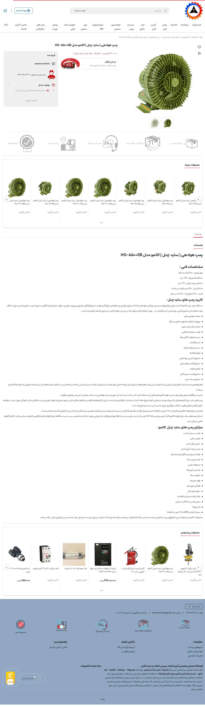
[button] (104, 222)
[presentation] (198, 200)
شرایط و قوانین (128, 651)
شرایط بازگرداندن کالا (126, 647)
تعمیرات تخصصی (195, 656)
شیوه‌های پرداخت (195, 647)
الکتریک (194, 37)
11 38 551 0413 (192, 613)
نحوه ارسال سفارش (195, 651)
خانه (201, 37)
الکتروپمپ (185, 37)
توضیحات (198, 234)
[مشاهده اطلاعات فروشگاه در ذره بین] (29, 678)
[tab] (198, 234)
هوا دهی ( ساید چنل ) (170, 37)
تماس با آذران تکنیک (58, 647)
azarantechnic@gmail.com (163, 613)
